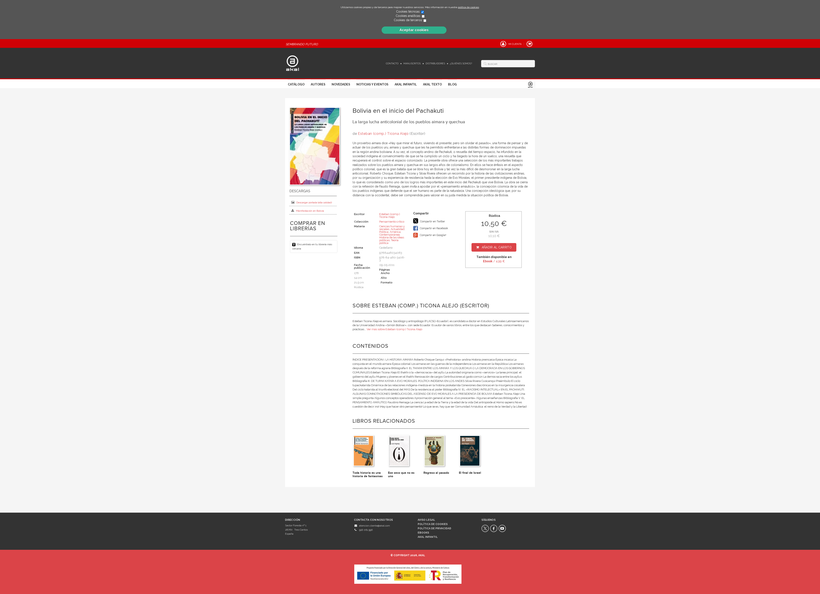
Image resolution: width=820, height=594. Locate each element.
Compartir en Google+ (432, 235)
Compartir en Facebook (433, 228)
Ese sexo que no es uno (401, 474)
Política (383, 231)
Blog (452, 84)
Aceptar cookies (414, 30)
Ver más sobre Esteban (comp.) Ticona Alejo (394, 329)
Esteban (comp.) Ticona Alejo (383, 134)
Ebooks (423, 532)
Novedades (341, 84)
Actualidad (397, 229)
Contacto (392, 63)
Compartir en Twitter (432, 221)
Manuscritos (412, 63)
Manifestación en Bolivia (310, 210)
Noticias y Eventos (372, 84)
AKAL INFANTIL (428, 536)
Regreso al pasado (436, 473)
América (395, 231)
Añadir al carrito (497, 247)
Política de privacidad (434, 528)
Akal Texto (432, 84)
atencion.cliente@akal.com (374, 525)
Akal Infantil (406, 84)
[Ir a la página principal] (292, 62)
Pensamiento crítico (391, 221)
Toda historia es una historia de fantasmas (368, 474)
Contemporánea (389, 234)
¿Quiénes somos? (461, 63)
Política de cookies (433, 524)
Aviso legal (426, 519)
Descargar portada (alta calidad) (314, 202)
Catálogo (296, 84)
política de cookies (468, 7)
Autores (318, 84)
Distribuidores (435, 63)
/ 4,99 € (494, 261)
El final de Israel (470, 473)
